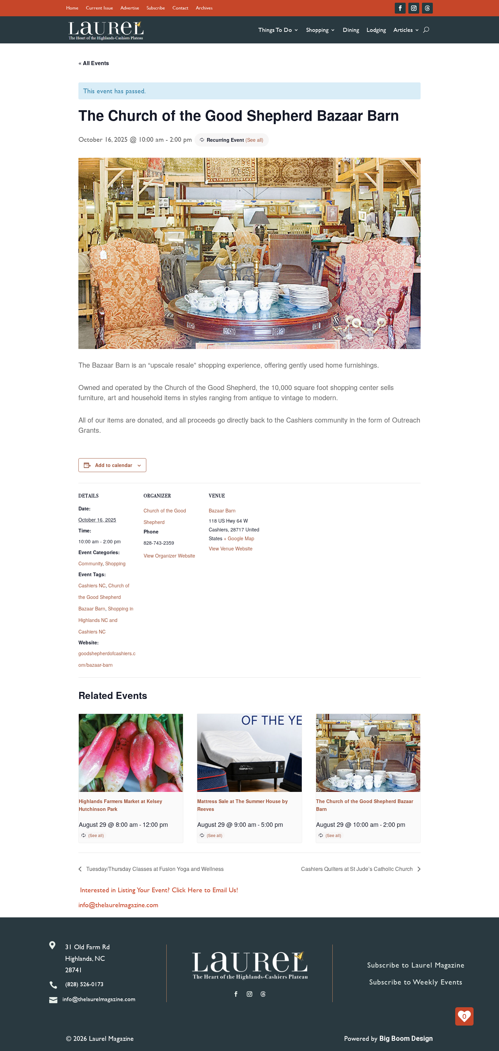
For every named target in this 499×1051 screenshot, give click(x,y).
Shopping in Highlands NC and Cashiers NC (105, 620)
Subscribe (156, 8)
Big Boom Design (406, 1038)
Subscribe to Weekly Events (415, 982)
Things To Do (275, 29)
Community (90, 563)
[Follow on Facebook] (400, 8)
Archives (204, 8)
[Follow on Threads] (427, 8)
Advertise (130, 8)
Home (72, 8)
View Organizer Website (169, 555)
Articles (403, 29)
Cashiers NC (92, 585)
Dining (351, 29)
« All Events (93, 63)
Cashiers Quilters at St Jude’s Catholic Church (357, 869)
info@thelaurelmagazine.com (118, 905)
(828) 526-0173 (84, 984)
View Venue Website (231, 548)
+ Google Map (239, 538)
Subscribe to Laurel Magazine (416, 965)
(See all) (254, 139)
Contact (180, 8)
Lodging (376, 29)
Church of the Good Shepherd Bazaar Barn (103, 597)
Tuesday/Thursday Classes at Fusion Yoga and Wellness (154, 869)
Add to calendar (113, 465)
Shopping (317, 29)
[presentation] (131, 753)
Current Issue (99, 8)
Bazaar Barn (222, 510)
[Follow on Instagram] (413, 8)
